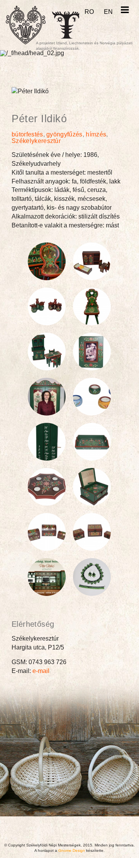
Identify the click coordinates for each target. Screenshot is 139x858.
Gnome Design (71, 850)
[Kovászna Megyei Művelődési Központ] (65, 25)
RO (89, 11)
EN (108, 11)
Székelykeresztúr (36, 141)
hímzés (96, 134)
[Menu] (124, 10)
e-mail (40, 671)
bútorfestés (27, 134)
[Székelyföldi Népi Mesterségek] (26, 25)
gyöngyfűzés (64, 134)
